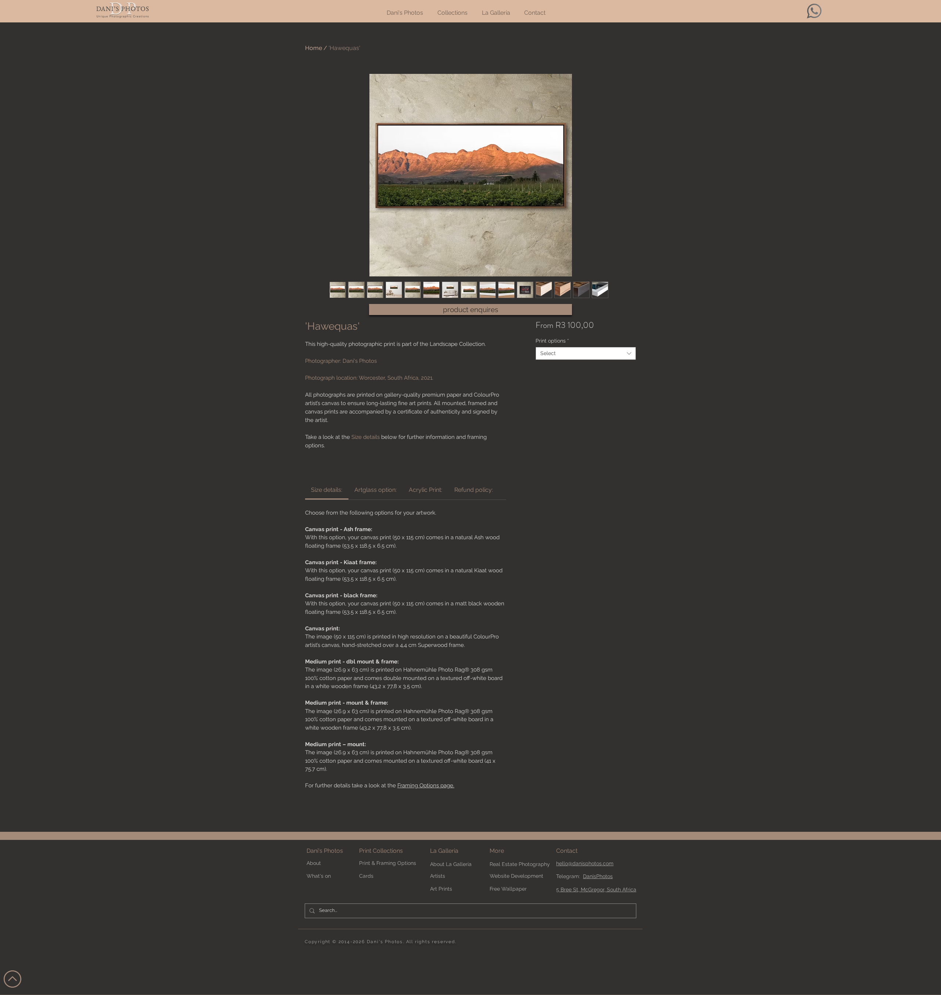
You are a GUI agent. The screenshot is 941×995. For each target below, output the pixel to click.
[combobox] (586, 353)
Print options (552, 341)
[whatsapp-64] (814, 11)
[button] (509, 851)
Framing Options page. (425, 785)
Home (313, 47)
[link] (326, 489)
